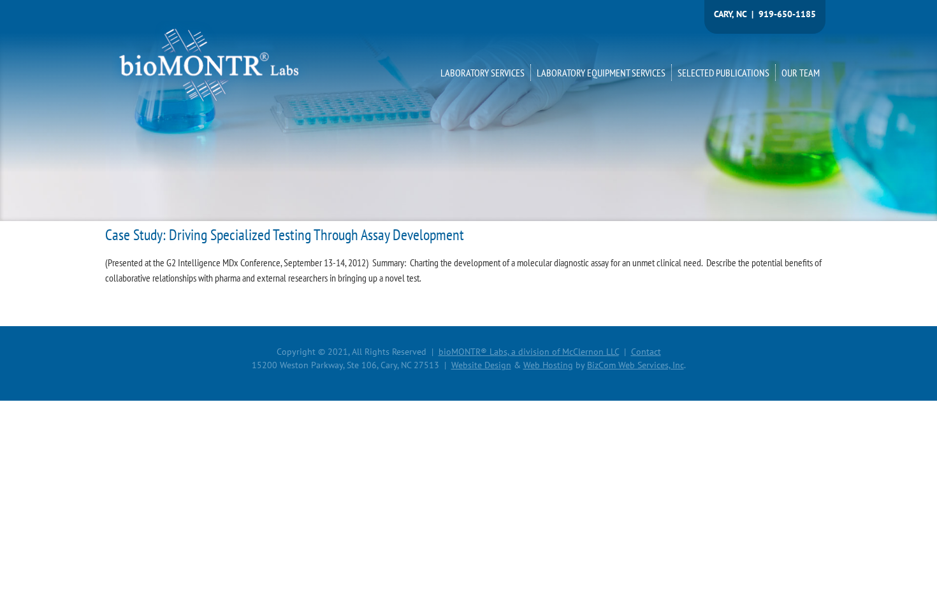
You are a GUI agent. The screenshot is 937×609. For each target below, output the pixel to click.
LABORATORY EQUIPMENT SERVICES (601, 72)
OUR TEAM (800, 72)
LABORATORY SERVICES (482, 72)
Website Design (481, 365)
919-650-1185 (787, 14)
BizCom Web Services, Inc (635, 365)
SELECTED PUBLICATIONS (723, 72)
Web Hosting (548, 365)
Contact (646, 351)
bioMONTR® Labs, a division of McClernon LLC (529, 351)
